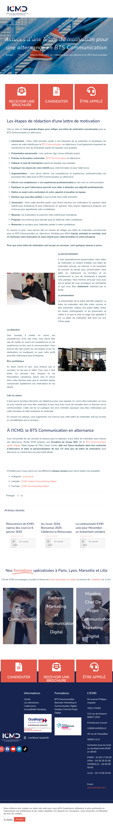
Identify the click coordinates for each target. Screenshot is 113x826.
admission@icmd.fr (96, 787)
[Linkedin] (19, 749)
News (21, 54)
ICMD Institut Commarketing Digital (38, 481)
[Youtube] (13, 749)
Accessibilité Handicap (35, 709)
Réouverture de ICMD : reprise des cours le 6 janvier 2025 (20, 528)
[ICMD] (17, 10)
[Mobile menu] (102, 22)
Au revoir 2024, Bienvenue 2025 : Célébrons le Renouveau (56, 528)
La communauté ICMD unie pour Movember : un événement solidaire (90, 528)
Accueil (9, 54)
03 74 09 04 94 (103, 773)
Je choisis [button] (8, 819)
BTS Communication (51, 144)
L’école (27, 699)
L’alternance (30, 705)
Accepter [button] (20, 819)
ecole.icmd (28, 476)
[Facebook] (7, 749)
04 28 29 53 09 (103, 760)
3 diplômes (95, 579)
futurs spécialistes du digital (63, 579)
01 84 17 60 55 (104, 757)
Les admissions (31, 702)
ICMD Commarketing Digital (35, 486)
